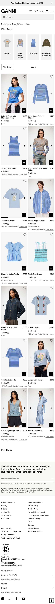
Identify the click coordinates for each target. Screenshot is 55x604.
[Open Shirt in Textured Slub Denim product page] (14, 305)
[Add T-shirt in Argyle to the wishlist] (52, 288)
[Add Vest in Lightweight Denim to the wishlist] (25, 391)
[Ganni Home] (8, 11)
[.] (27, 3)
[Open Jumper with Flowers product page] (41, 357)
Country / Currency (7, 571)
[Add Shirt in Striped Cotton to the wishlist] (52, 181)
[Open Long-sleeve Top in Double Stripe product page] (41, 145)
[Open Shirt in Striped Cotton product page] (41, 198)
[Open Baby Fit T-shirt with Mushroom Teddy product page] (14, 93)
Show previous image (3, 93)
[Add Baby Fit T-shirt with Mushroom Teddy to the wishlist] (25, 76)
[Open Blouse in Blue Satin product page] (41, 407)
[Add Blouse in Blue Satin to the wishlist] (52, 391)
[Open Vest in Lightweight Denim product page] (14, 407)
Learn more (50, 124)
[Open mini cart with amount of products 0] (47, 11)
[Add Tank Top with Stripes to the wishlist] (25, 129)
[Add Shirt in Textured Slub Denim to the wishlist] (25, 288)
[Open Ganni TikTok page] (9, 598)
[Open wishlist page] (36, 11)
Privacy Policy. (31, 492)
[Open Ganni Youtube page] (23, 598)
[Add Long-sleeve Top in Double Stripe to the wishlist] (52, 129)
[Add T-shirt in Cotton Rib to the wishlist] (25, 340)
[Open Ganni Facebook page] (16, 598)
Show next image (24, 93)
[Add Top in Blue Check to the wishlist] (52, 235)
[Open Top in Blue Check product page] (41, 251)
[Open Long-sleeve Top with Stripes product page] (41, 93)
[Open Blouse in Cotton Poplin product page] (14, 251)
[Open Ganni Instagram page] (2, 598)
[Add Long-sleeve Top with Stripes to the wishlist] (52, 76)
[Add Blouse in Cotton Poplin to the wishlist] (25, 235)
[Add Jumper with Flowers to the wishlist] (52, 340)
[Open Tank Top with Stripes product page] (14, 145)
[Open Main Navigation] (52, 11)
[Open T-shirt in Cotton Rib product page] (14, 357)
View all (33, 67)
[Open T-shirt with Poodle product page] (14, 198)
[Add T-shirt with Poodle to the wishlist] (25, 181)
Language (4, 583)
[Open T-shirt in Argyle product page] (41, 305)
